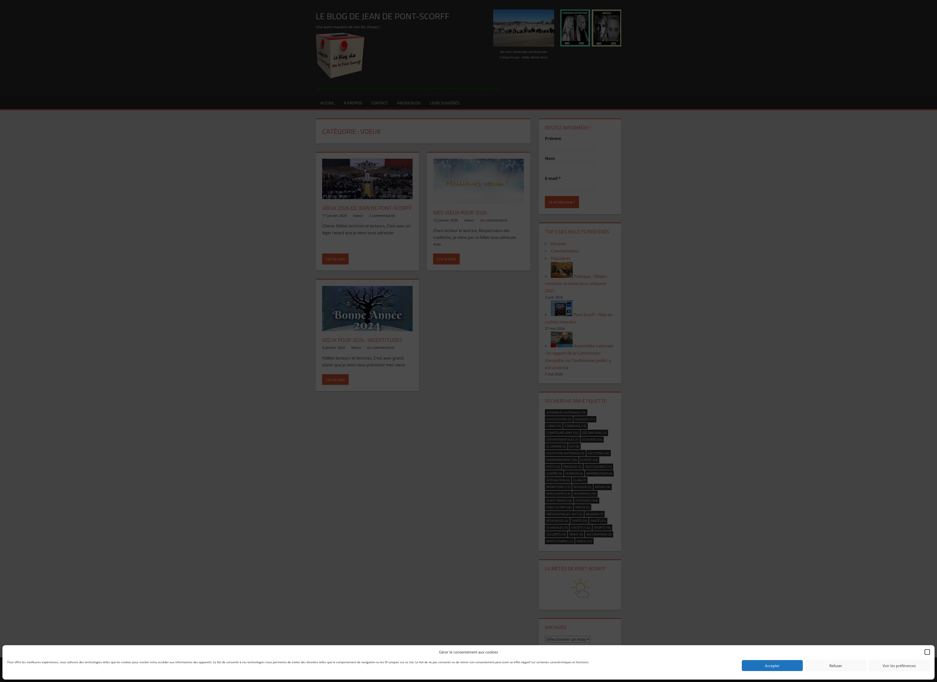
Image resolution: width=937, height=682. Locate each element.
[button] (927, 652)
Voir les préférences (899, 665)
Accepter (772, 665)
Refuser (835, 665)
